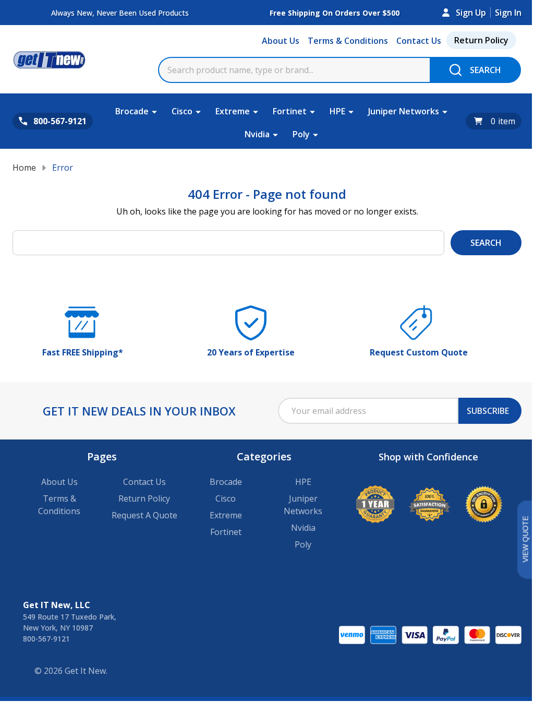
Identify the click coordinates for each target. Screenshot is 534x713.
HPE (337, 111)
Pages (102, 456)
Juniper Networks (403, 111)
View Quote (525, 539)
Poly (301, 134)
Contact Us (418, 40)
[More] (154, 111)
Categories (264, 456)
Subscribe (488, 411)
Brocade (132, 111)
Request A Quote (144, 515)
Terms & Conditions (348, 40)
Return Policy (481, 40)
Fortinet (290, 111)
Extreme (232, 111)
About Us (280, 40)
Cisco (182, 111)
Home (24, 167)
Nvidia (257, 134)
